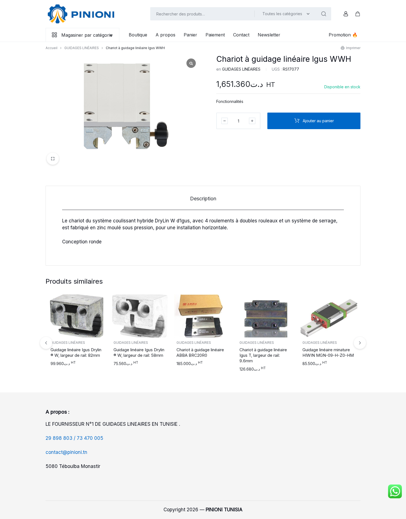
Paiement (215, 35)
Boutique (138, 35)
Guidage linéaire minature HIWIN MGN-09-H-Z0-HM (328, 352)
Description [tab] (203, 198)
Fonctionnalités (229, 101)
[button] (360, 343)
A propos (165, 35)
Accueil (51, 48)
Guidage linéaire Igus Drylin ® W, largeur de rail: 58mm (139, 352)
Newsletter (269, 35)
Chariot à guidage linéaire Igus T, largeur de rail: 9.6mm (263, 355)
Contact (241, 35)
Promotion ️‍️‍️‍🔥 (343, 35)
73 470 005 (90, 438)
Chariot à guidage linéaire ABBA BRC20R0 (200, 352)
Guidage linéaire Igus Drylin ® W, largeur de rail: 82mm (76, 352)
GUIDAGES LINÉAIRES (81, 48)
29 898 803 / (61, 438)
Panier (190, 35)
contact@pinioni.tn (66, 452)
